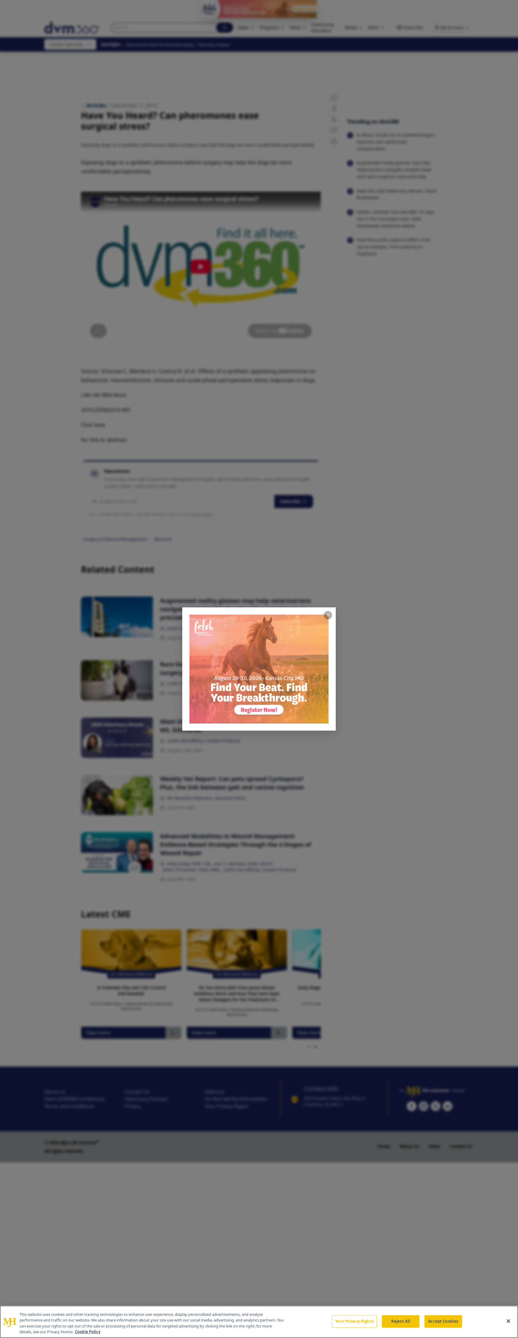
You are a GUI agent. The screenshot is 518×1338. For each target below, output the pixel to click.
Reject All (400, 1321)
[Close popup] (328, 615)
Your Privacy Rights (354, 1321)
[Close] (508, 1321)
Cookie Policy (87, 1331)
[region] (259, 1322)
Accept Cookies (443, 1321)
